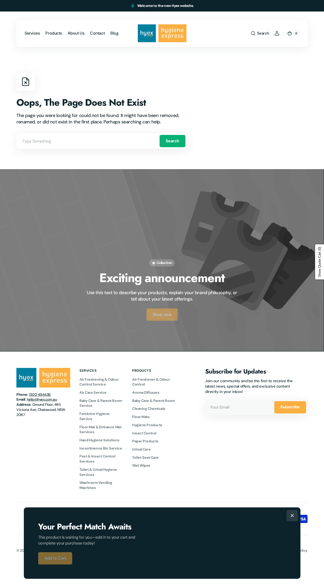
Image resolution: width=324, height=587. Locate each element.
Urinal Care (141, 449)
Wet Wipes (141, 465)
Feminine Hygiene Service (94, 416)
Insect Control (144, 433)
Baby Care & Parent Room (153, 400)
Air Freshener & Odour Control (151, 382)
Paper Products (145, 441)
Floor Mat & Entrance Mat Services (100, 429)
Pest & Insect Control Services (97, 459)
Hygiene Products (147, 425)
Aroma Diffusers (145, 392)
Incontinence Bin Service (100, 448)
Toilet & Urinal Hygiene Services (98, 472)
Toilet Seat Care (145, 457)
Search (172, 141)
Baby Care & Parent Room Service (100, 403)
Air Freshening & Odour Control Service (99, 382)
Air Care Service (93, 392)
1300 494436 (40, 394)
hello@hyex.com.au (42, 399)
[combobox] (101, 141)
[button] (259, 33)
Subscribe (290, 407)
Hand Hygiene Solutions (99, 440)
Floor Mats (141, 416)
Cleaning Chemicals (148, 408)
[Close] (292, 515)
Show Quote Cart (319, 262)
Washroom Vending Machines (95, 485)
